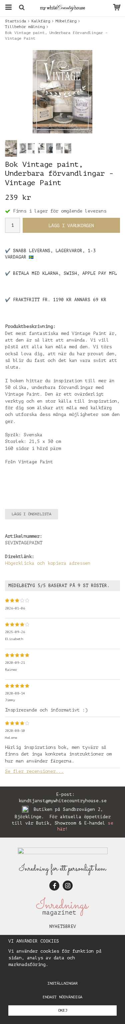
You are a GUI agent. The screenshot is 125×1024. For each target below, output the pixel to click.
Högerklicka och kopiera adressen (47, 563)
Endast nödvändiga (62, 997)
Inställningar (62, 983)
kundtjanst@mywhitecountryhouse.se (63, 800)
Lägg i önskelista (31, 514)
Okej (62, 1010)
